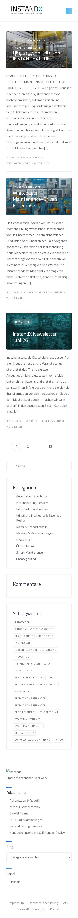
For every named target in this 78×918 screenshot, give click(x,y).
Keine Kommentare (18, 163)
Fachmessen (22, 643)
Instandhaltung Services (32, 503)
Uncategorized (26, 559)
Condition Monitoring (38, 636)
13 (50, 446)
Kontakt (55, 909)
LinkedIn (15, 882)
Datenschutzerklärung (43, 903)
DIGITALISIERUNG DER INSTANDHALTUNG (36, 55)
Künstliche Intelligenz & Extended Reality (38, 517)
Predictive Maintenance (30, 698)
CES (17, 636)
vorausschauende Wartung (32, 740)
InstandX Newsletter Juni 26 (35, 337)
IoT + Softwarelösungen (26, 820)
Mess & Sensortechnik (31, 527)
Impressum (16, 903)
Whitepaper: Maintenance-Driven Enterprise (35, 199)
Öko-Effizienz (19, 813)
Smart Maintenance (28, 187)
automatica (22, 622)
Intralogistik (23, 671)
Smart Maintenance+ (28, 726)
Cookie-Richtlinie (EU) (31, 909)
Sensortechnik (49, 712)
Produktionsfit (25, 712)
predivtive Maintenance (30, 705)
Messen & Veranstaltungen (34, 533)
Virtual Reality (24, 733)
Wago (59, 740)
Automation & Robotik (31, 496)
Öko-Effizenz (25, 546)
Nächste (61, 446)
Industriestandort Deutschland (35, 650)
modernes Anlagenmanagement (36, 684)
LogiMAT (54, 678)
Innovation (22, 657)
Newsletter (22, 322)
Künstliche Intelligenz (29, 678)
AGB (66, 903)
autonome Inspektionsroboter (35, 629)
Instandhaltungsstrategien (33, 664)
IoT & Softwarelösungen (31, 41)
